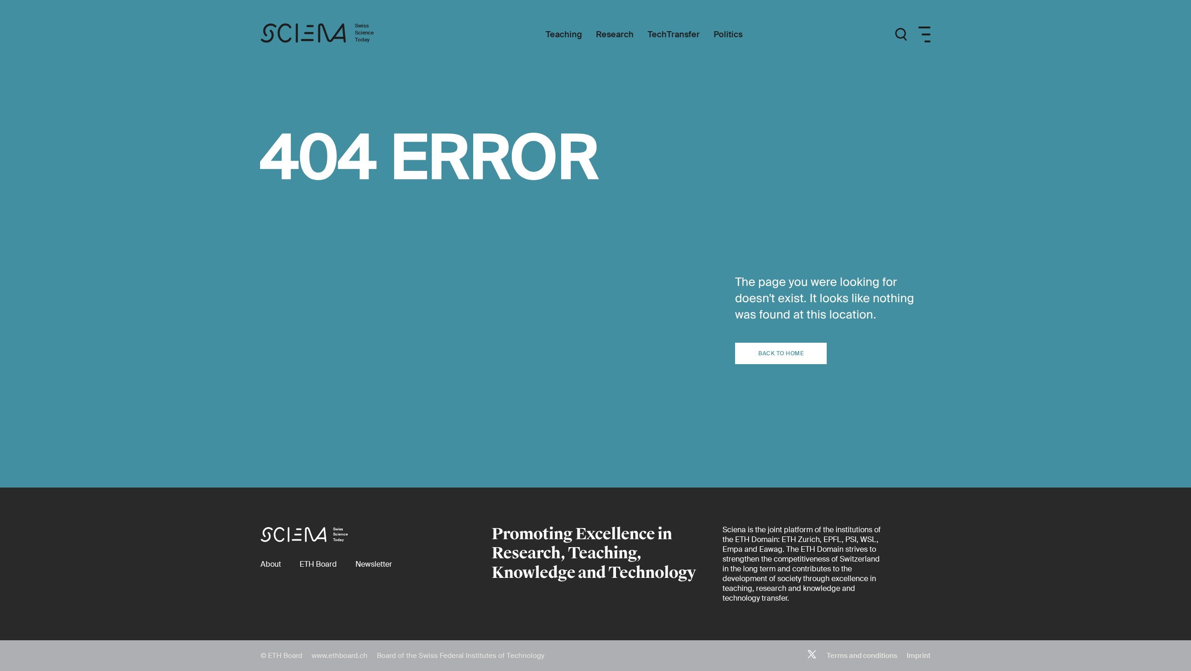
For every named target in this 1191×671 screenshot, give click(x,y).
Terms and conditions (862, 655)
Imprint (918, 655)
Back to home (780, 353)
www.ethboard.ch (340, 655)
